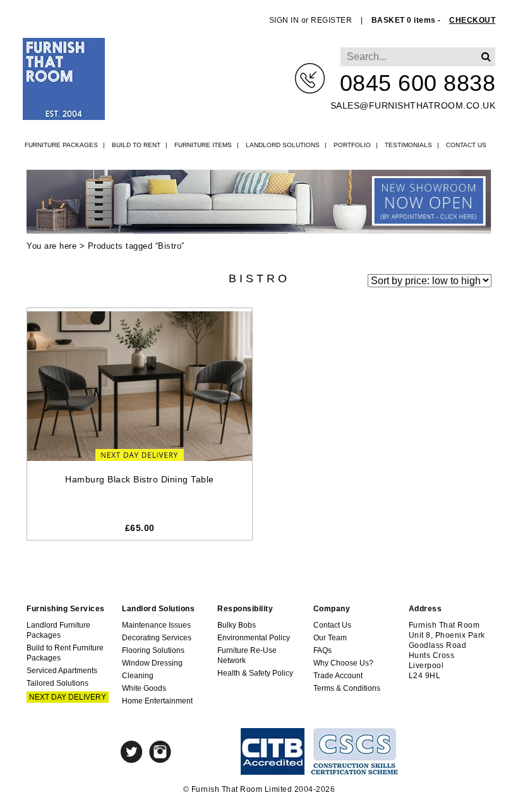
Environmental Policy (253, 637)
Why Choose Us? (343, 663)
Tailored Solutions (57, 683)
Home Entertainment (157, 700)
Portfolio (352, 144)
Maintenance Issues (156, 625)
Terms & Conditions (346, 688)
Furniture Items (203, 144)
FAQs (322, 650)
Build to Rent (136, 144)
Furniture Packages (61, 144)
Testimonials (408, 144)
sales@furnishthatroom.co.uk (413, 105)
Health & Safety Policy (255, 673)
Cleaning (138, 675)
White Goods (144, 688)
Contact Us (466, 144)
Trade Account (338, 675)
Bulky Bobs (236, 625)
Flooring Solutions (153, 650)
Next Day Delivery (67, 697)
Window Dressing (152, 663)
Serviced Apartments (62, 670)
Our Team (330, 637)
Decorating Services (156, 637)
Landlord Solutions (283, 144)
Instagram (160, 752)
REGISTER (331, 20)
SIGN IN (284, 20)
